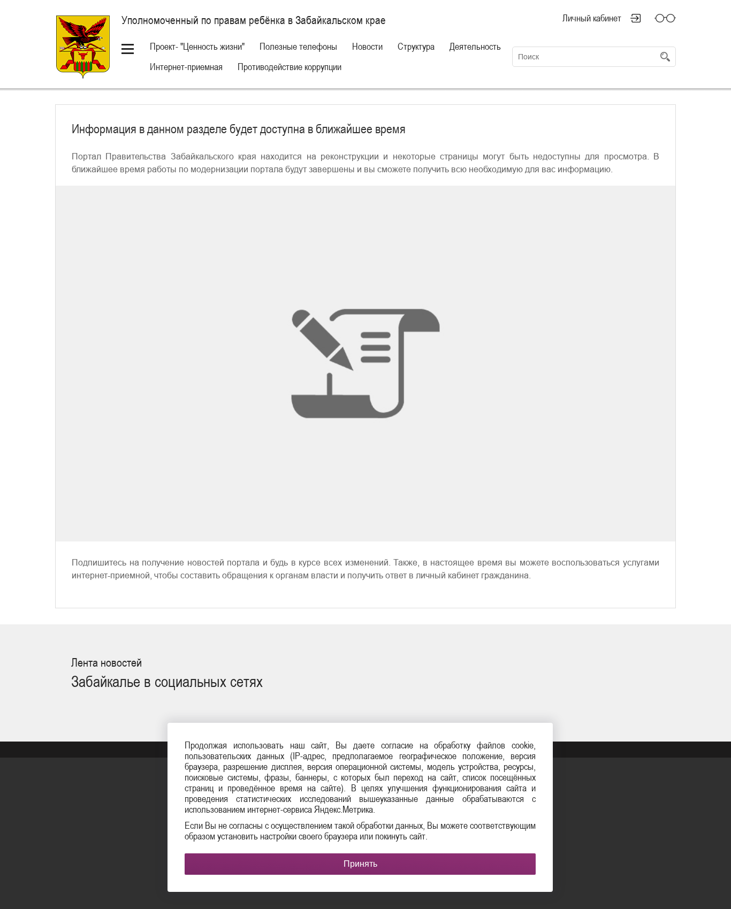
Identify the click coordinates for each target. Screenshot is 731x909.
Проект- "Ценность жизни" (197, 46)
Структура (416, 46)
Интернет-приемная (186, 66)
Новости (367, 46)
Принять (360, 863)
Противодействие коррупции (289, 66)
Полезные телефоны (298, 46)
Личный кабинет (591, 18)
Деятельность (475, 46)
